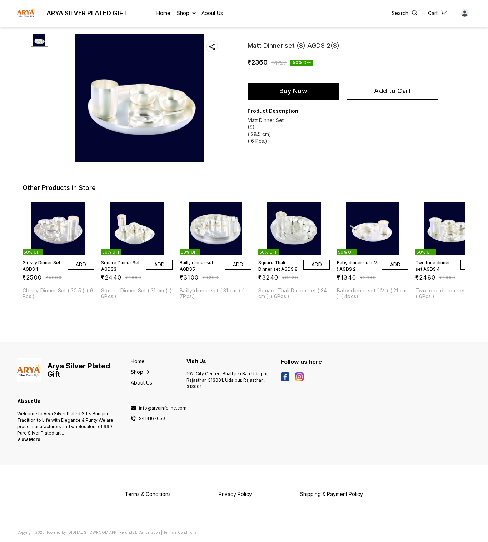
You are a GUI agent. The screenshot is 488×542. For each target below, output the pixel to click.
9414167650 (152, 418)
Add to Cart (392, 91)
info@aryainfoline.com (162, 408)
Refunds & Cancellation (139, 532)
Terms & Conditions (179, 532)
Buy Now (293, 91)
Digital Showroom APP (92, 532)
